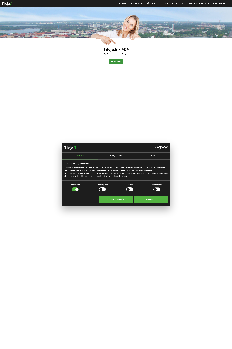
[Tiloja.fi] (7, 3)
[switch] (102, 189)
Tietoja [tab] (152, 156)
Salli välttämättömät (115, 199)
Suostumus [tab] (80, 156)
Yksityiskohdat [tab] (116, 156)
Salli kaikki (150, 199)
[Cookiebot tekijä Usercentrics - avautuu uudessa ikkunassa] (157, 148)
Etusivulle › (116, 61)
